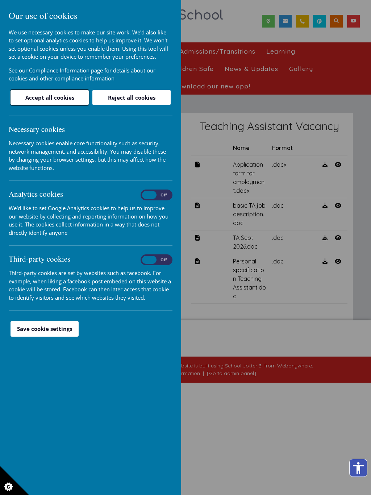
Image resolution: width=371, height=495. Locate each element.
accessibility (358, 468)
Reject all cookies (131, 97)
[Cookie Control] (14, 480)
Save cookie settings (44, 328)
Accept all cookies (49, 97)
